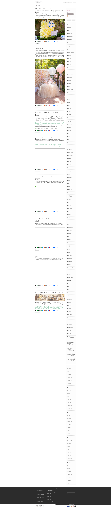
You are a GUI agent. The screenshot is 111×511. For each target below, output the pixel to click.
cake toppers (40, 53)
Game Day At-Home (70, 152)
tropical (59, 119)
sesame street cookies (55, 16)
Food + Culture (69, 146)
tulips (55, 224)
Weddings (59, 139)
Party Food (69, 236)
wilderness (54, 183)
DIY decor (61, 303)
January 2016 (69, 402)
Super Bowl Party (70, 299)
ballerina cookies (40, 52)
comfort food (72, 341)
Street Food (69, 292)
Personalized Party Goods (52, 11)
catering (63, 116)
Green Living (69, 164)
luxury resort (37, 15)
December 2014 (70, 421)
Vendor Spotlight (70, 324)
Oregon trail (37, 141)
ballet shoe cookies (59, 52)
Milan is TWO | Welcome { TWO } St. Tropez (43, 8)
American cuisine (72, 337)
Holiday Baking (69, 171)
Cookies (69, 86)
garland (47, 181)
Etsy (50, 14)
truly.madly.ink (39, 57)
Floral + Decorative (70, 145)
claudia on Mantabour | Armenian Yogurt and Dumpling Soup (51, 490)
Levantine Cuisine (70, 196)
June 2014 (69, 430)
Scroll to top (55, 504)
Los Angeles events (53, 54)
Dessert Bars (69, 96)
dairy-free (70, 342)
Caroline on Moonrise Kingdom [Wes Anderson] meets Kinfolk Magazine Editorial (50, 499)
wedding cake (52, 120)
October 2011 (69, 477)
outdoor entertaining (52, 259)
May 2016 (69, 396)
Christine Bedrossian (47, 13)
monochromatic (48, 259)
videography (49, 57)
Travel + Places (70, 314)
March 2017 (69, 387)
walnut (74, 359)
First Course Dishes (70, 142)
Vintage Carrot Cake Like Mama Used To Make (40, 492)
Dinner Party (69, 108)
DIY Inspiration (43, 302)
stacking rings (39, 119)
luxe (39, 118)
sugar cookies (41, 17)
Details (40, 302)
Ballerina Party (41, 50)
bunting (55, 258)
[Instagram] (75, 506)
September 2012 (70, 461)
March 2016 (69, 399)
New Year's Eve (70, 221)
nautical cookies (50, 15)
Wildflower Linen (53, 57)
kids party (42, 54)
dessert (63, 53)
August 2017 (69, 383)
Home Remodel (70, 177)
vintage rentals (48, 120)
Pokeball (69, 249)
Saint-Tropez (47, 16)
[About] (71, 2)
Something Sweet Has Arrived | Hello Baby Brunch (40, 499)
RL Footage (48, 56)
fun (54, 117)
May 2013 (69, 449)
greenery (60, 117)
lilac (60, 223)
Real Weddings (70, 261)
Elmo (43, 14)
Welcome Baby (69, 330)
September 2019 (70, 368)
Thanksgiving (69, 308)
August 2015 (69, 409)
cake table (40, 13)
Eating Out (69, 118)
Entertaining (69, 127)
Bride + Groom (69, 58)
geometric (51, 222)
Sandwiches (69, 274)
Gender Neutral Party (70, 155)
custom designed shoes (46, 117)
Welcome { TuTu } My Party (40, 48)
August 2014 (69, 427)
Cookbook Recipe (70, 77)
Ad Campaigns (69, 27)
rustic (50, 141)
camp (36, 180)
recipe (72, 355)
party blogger (61, 15)
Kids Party (43, 11)
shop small (59, 16)
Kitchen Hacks (69, 192)
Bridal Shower (69, 55)
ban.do (44, 258)
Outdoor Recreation (70, 227)
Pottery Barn (55, 304)
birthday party (47, 258)
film (39, 181)
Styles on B (42, 119)
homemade (68, 348)
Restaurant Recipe (70, 268)
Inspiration (46, 139)
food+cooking (71, 344)
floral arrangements (60, 14)
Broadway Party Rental (55, 116)
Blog (67, 491)
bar (45, 258)
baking (72, 339)
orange (58, 118)
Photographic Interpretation (71, 245)
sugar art (39, 17)
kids (39, 54)
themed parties (53, 17)
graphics (41, 259)
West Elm (48, 183)
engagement (59, 180)
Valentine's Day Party (70, 318)
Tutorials (69, 317)
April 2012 (69, 468)
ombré (56, 118)
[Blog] (68, 2)
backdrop (37, 52)
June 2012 (69, 465)
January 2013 (69, 455)
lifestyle (43, 259)
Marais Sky (57, 54)
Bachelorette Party (70, 42)
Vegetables (69, 321)
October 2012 (69, 459)
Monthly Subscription (70, 217)
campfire (38, 180)
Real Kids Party (61, 11)
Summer (69, 296)
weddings (62, 120)
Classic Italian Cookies (70, 70)
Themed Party (69, 311)
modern (48, 118)
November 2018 (70, 377)
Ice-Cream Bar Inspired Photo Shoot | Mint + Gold (44, 218)
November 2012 (70, 458)
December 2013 (70, 439)
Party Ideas (47, 11)
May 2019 (69, 371)
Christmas (69, 68)
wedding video (59, 120)
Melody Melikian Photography (42, 15)
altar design (41, 140)
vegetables (68, 359)
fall (74, 343)
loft (61, 223)
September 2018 (70, 380)
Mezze (68, 211)
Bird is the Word (49, 140)
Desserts (69, 102)
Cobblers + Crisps (70, 71)
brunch (46, 303)
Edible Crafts (69, 121)
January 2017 (69, 390)
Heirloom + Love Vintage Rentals (54, 181)
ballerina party (44, 52)
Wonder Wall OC (58, 57)
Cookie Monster (58, 13)
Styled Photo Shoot (55, 139)
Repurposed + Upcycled (71, 267)
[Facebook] (68, 506)
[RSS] (71, 506)
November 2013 (70, 440)
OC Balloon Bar (41, 55)
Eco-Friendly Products (70, 120)
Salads (69, 271)
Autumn (37, 139)
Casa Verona (59, 258)
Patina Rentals (61, 118)
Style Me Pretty (42, 224)
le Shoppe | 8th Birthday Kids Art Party (40, 502)
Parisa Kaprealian (57, 15)
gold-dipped (61, 222)
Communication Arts (70, 74)
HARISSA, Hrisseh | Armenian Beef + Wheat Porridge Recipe (40, 497)
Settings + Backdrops (50, 139)
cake (61, 116)
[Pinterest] (73, 506)
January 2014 (69, 437)
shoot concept (53, 141)
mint (62, 223)
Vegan (68, 320)
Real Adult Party (70, 258)
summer (45, 119)
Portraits (69, 252)
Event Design (58, 10)
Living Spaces (69, 199)
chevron (62, 258)
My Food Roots (69, 218)
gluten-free (56, 117)
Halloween (69, 168)
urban (61, 119)
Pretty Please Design (40, 16)
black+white (51, 258)
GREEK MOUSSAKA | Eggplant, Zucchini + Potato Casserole (40, 490)
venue (42, 120)
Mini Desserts (69, 214)
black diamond (38, 116)
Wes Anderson (45, 183)
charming (55, 303)
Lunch (68, 202)
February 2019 (69, 374)
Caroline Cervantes (42, 180)
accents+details (38, 140)
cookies (68, 342)
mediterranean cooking (69, 353)
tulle (41, 57)
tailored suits (56, 119)
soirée (36, 119)
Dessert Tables (39, 139)
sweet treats (72, 358)
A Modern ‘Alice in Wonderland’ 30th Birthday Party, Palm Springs (47, 254)
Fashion (69, 136)
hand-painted (47, 223)
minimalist (46, 118)
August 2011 (69, 480)
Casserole (69, 67)
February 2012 (69, 471)
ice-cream (54, 223)
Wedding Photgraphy (70, 327)
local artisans (49, 54)
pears (39, 141)
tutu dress (47, 57)
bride (51, 116)
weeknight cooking (69, 360)
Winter (62, 302)
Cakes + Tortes (69, 64)
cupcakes (53, 53)
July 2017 (69, 384)
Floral (61, 10)
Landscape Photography (71, 193)
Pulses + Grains (70, 255)
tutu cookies (44, 57)
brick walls (45, 116)
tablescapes (53, 119)
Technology (69, 305)
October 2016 (69, 393)
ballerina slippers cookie (49, 52)
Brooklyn (59, 116)
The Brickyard (53, 224)
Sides (68, 283)
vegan (38, 120)
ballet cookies (55, 52)
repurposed (45, 56)
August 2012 (69, 462)
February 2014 (69, 436)
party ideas (54, 55)
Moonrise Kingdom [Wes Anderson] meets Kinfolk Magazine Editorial (48, 176)
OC (72, 354)
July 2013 (69, 446)
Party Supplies (69, 239)
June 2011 (69, 483)
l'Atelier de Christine (45, 54)
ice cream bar (51, 223)
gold (58, 117)
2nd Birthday (37, 10)
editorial (54, 180)
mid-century (44, 182)
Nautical (45, 11)
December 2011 (70, 474)
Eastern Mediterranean (70, 117)
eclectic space (43, 222)
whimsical (51, 183)
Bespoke (44, 10)
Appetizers (69, 30)
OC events (54, 15)
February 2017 (69, 389)
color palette (51, 13)
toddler (37, 57)
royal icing (44, 16)
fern (38, 181)
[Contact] (74, 2)
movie (56, 182)
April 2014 (69, 433)
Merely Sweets (40, 182)
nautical (47, 15)
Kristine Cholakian (58, 223)
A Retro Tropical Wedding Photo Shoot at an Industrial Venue (46, 112)
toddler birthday (57, 17)
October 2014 (69, 424)
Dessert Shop (69, 99)
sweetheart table (46, 224)
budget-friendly (49, 303)
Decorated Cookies (54, 10)
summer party (45, 17)
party (58, 259)
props (49, 141)
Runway (69, 270)
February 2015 (69, 418)
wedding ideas (55, 120)
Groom (69, 167)
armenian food (69, 338)
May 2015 (69, 414)
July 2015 (69, 411)
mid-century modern (48, 182)
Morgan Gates (51, 118)
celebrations (52, 303)
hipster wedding (60, 181)
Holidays (69, 174)
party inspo (57, 55)
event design (52, 14)
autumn (44, 140)
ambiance (37, 303)
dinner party (50, 117)
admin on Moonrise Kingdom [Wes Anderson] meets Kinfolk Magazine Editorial (50, 496)
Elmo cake (45, 14)
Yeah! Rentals (57, 183)
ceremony (37, 117)
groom (62, 117)
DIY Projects (69, 114)
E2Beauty (51, 180)
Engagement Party (70, 124)
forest (45, 181)
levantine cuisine (70, 350)
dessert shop (37, 14)
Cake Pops (69, 61)
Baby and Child (41, 10)
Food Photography (70, 149)
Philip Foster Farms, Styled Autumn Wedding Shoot (44, 137)
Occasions (69, 224)
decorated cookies (62, 13)
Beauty (69, 45)
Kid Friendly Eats (70, 189)
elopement (56, 180)
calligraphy (43, 13)
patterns (61, 259)
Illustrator (40, 11)
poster (60, 182)
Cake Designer (47, 10)
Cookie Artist (50, 10)
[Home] (64, 2)
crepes (59, 303)
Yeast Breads (69, 333)
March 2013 (69, 452)
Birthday (69, 49)
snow (59, 304)
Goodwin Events (38, 223)
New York (54, 118)
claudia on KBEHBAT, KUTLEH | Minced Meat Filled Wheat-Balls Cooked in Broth (51, 493)
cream (57, 303)
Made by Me (69, 205)
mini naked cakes (42, 118)
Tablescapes (59, 302)
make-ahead (71, 351)
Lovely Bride (37, 118)
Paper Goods (69, 233)
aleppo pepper (68, 337)
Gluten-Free (69, 161)
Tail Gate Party (69, 302)
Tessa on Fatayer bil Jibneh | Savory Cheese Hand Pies (50, 501)
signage (62, 16)
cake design (37, 13)
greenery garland (42, 223)
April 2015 (69, 415)
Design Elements (70, 93)
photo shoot (46, 141)
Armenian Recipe (70, 33)
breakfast (44, 303)
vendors (40, 120)
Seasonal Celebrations (70, 277)
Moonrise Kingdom (53, 182)
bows (53, 258)
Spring (68, 289)
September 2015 (70, 408)
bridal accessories (48, 116)
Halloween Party (70, 170)
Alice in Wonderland (38, 258)
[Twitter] (69, 506)
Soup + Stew (69, 286)
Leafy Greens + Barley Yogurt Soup (40, 495)
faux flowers (56, 14)
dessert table (40, 14)
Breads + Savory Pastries (71, 52)
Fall (68, 133)
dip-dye (53, 117)
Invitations (69, 186)
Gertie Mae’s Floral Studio (56, 222)
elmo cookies (48, 14)
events (63, 140)
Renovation (69, 264)
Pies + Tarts (69, 246)
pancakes (53, 304)
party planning (61, 55)
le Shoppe (69, 195)
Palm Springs (56, 259)
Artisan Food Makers (70, 36)
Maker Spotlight (70, 208)
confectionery (46, 53)
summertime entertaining (49, 119)
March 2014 (69, 434)
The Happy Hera (49, 17)
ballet (53, 52)
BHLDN (42, 303)
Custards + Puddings (70, 89)
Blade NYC (42, 116)
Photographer (57, 11)
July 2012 (69, 464)
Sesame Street (50, 16)
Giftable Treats (69, 158)
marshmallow (48, 304)
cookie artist (54, 13)
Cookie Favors (69, 83)
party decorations (51, 55)
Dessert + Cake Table (57, 50)
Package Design (70, 230)
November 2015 (70, 405)
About (67, 493)
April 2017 (69, 386)
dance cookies (56, 53)
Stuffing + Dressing (70, 293)
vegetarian (71, 359)
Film (68, 139)
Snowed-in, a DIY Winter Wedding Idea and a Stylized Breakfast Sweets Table (49, 292)
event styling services (47, 222)
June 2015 (69, 412)
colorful (39, 117)
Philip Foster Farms (43, 141)
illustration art (37, 54)
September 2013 (70, 443)
